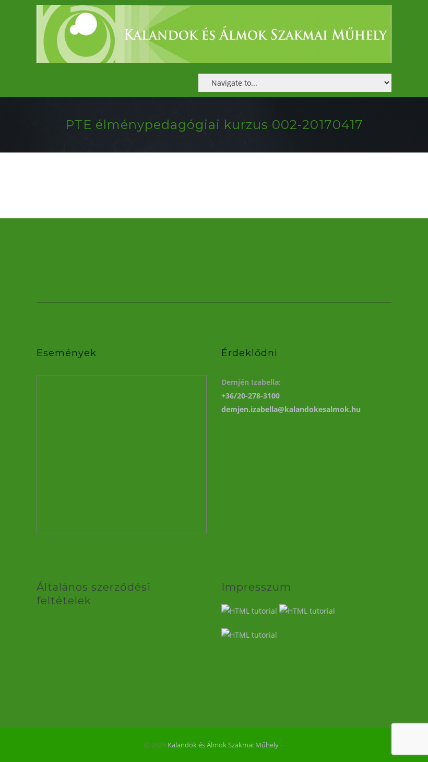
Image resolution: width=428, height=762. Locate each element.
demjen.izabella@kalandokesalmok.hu (291, 409)
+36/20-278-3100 (250, 396)
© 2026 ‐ (214, 744)
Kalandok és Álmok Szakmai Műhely (223, 744)
